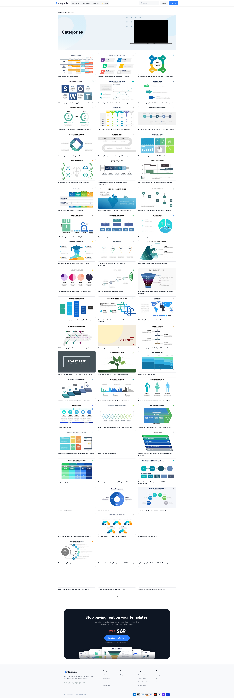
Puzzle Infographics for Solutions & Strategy (112, 589)
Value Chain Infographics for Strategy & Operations (154, 427)
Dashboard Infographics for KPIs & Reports (152, 156)
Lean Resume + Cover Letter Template (110, 695)
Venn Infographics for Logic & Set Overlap (151, 589)
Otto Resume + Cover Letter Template (70, 668)
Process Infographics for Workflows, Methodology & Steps (157, 103)
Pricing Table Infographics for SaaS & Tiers (71, 210)
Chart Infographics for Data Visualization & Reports (114, 103)
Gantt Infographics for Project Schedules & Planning (155, 182)
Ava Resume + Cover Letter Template (110, 668)
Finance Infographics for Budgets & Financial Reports (155, 348)
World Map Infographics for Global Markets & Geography (156, 320)
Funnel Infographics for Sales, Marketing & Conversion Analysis (155, 292)
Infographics (75, 3)
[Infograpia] (62, 3)
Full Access (18, 692)
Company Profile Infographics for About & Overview (74, 615)
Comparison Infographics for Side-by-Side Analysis (74, 129)
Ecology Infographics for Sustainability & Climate (113, 374)
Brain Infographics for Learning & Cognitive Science (114, 482)
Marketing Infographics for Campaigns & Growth (113, 76)
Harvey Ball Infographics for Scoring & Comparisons (74, 291)
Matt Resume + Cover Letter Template (150, 642)
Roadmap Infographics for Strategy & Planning (113, 156)
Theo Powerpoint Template (147, 615)
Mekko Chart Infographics (146, 374)
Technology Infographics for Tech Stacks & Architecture (76, 453)
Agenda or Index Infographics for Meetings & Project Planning (155, 454)
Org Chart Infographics (105, 237)
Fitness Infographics (104, 642)
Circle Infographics (104, 510)
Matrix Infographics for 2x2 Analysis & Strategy (113, 615)
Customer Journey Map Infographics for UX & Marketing (116, 563)
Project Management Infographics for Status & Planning (156, 129)
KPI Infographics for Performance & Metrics (112, 536)
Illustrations (96, 3)
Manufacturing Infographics (67, 563)
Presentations (86, 3)
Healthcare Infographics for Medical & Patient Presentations (112, 183)
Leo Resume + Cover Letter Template (150, 668)
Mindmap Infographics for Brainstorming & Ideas (73, 182)
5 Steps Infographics (64, 427)
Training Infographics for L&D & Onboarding (152, 510)
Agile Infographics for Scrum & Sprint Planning (153, 563)
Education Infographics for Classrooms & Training (74, 263)
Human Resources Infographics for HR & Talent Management (153, 482)
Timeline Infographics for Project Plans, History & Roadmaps (114, 264)
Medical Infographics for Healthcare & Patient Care (154, 401)
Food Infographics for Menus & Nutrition (111, 348)
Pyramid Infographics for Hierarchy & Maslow (152, 263)
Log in (164, 3)
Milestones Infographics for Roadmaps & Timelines (154, 210)
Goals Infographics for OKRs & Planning (110, 291)
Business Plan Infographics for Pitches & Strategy (73, 401)
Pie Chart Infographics (145, 237)
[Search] (141, 3)
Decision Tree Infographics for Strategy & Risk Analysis (75, 320)
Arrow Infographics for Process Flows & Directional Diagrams (114, 320)
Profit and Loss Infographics (107, 453)
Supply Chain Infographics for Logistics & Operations (115, 427)
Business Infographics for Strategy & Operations (113, 401)
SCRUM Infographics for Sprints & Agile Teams (72, 237)
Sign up (174, 3)
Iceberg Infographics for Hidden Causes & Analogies (115, 210)
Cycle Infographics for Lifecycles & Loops (71, 156)
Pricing (106, 3)
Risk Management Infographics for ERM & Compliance (155, 76)
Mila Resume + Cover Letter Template (150, 695)
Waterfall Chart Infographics (147, 536)
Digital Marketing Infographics (67, 642)
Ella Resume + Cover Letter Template (70, 695)
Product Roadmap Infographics (68, 76)
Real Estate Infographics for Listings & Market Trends (75, 374)
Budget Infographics (64, 482)
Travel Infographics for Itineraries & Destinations (73, 589)
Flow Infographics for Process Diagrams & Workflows (74, 536)
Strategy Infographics (65, 510)
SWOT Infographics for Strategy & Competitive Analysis (75, 103)
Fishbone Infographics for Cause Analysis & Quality (74, 348)
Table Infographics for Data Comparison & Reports (114, 129)
